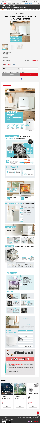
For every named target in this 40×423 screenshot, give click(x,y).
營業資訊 (9, 3)
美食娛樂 (17, 3)
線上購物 (26, 3)
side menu (38, 412)
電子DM (21, 3)
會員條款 (19, 418)
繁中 (27, 1)
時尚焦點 (30, 3)
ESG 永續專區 (36, 418)
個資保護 (36, 417)
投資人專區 (23, 417)
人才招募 (32, 417)
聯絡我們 (31, 418)
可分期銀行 (13, 64)
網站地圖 (23, 418)
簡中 (29, 1)
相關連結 (27, 418)
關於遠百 (19, 417)
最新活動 (13, 3)
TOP (38, 415)
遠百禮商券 (28, 417)
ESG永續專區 (23, 1)
